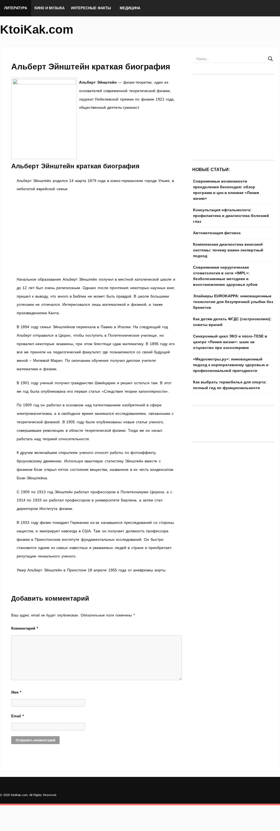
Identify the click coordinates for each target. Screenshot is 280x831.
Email (17, 716)
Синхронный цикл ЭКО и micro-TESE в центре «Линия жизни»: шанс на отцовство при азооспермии (230, 342)
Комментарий (24, 628)
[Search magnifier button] (270, 59)
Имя (16, 692)
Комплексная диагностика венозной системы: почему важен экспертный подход (228, 250)
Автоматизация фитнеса (217, 233)
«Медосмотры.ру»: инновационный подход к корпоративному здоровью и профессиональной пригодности (231, 365)
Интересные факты (91, 8)
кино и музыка (49, 8)
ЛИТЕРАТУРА (15, 8)
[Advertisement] (96, 234)
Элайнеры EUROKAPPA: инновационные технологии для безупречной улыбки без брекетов (233, 302)
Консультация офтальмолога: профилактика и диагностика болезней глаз (231, 216)
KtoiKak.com (36, 29)
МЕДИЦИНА (130, 8)
